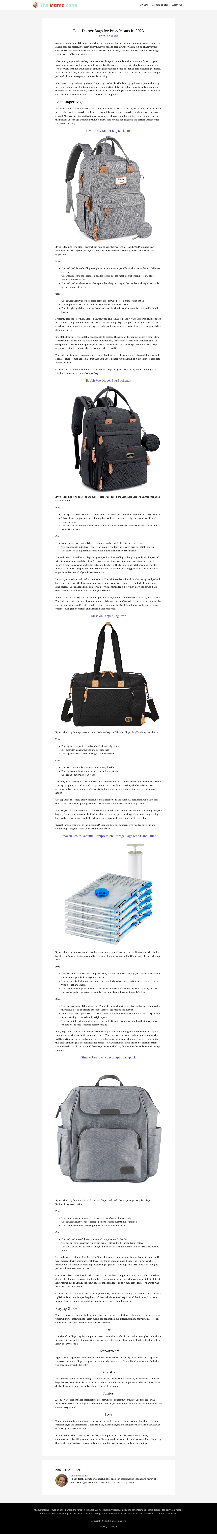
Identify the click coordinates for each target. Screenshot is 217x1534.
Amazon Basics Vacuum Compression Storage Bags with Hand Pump (108, 836)
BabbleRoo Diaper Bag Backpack (108, 380)
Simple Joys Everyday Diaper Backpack (108, 1057)
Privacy (103, 1526)
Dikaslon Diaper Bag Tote (108, 616)
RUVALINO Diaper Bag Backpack (108, 131)
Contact (113, 1526)
